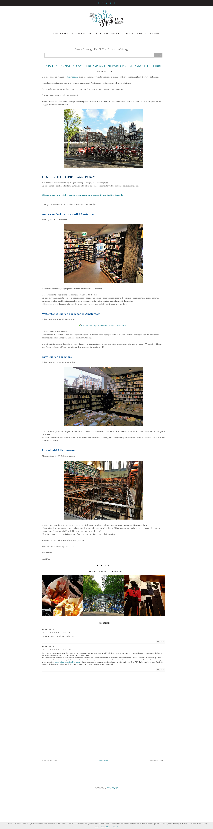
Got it (115, 827)
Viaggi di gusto (152, 34)
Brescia (93, 34)
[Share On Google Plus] (105, 565)
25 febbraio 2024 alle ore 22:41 (56, 632)
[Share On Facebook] (101, 565)
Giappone (116, 34)
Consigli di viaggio (133, 34)
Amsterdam (72, 76)
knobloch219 (48, 630)
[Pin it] (109, 565)
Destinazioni (78, 34)
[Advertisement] (103, 735)
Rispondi (160, 642)
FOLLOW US (112, 788)
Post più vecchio (157, 761)
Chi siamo (65, 34)
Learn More (105, 827)
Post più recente (49, 761)
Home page (103, 760)
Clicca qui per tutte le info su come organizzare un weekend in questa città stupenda (82, 195)
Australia (104, 34)
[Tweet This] (97, 565)
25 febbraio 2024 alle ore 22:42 (56, 649)
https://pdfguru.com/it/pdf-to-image (67, 662)
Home (55, 34)
